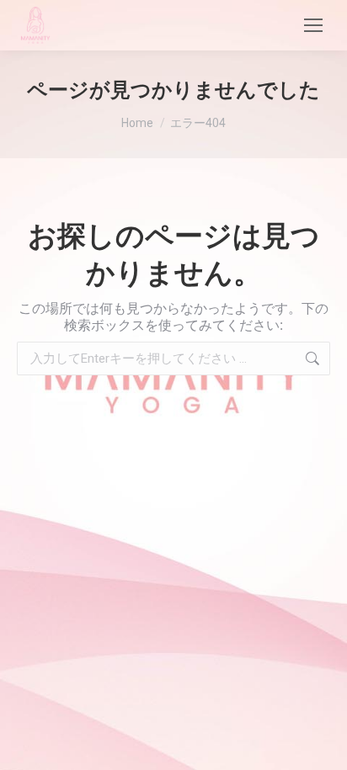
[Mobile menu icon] (313, 25)
